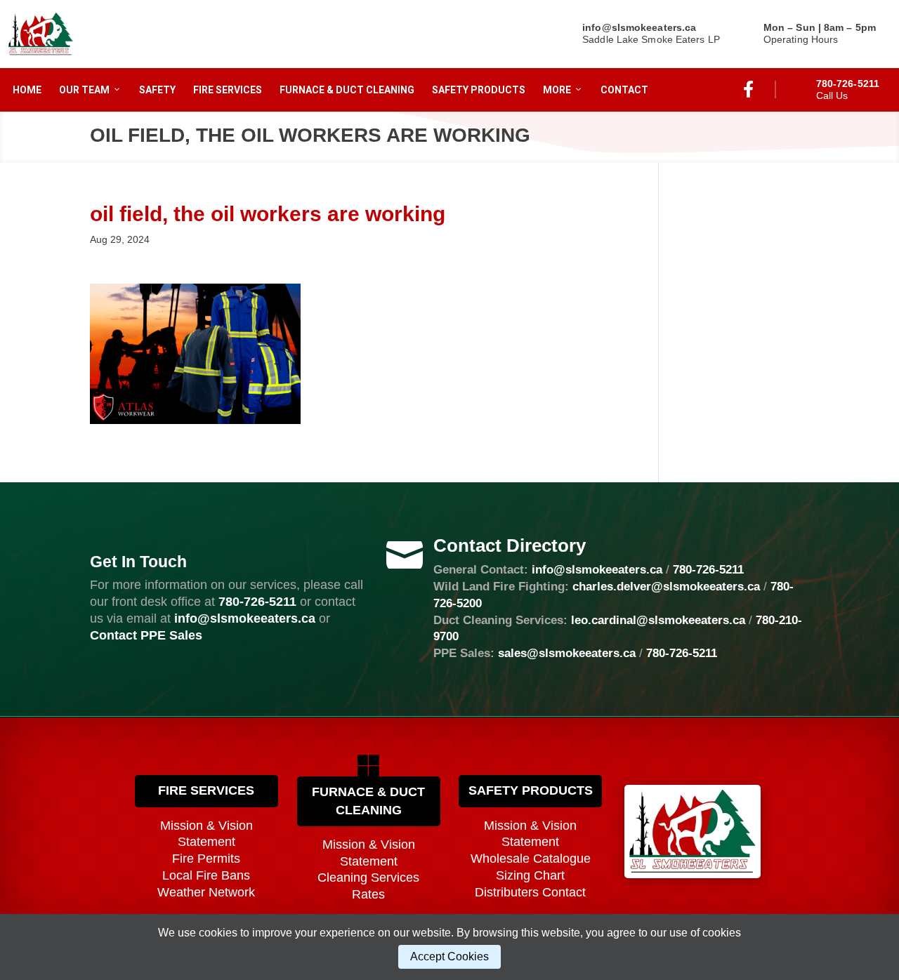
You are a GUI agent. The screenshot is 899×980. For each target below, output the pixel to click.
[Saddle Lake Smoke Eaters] (41, 34)
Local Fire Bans (206, 875)
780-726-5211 (257, 602)
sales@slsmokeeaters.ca (567, 653)
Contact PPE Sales (146, 635)
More (557, 89)
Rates (368, 894)
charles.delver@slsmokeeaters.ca (666, 586)
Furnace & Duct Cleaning (347, 89)
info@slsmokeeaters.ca (597, 569)
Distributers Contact (530, 892)
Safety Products (478, 89)
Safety (157, 89)
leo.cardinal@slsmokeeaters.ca (658, 620)
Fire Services (227, 89)
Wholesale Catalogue (531, 859)
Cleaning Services (368, 877)
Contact (624, 89)
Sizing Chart (530, 875)
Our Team (84, 89)
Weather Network (206, 892)
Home (27, 89)
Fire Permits (206, 859)
